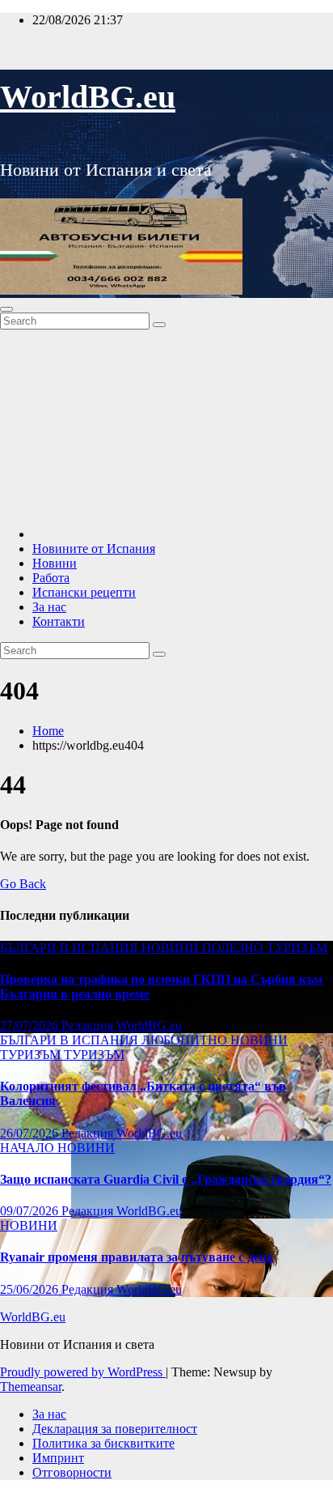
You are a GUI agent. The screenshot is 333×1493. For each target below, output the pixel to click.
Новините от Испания (93, 548)
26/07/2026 (30, 1133)
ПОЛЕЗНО (234, 948)
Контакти (58, 621)
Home (48, 731)
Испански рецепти (84, 592)
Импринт (58, 1458)
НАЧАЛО (28, 1148)
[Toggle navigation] (6, 309)
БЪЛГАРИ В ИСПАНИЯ (70, 948)
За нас (49, 607)
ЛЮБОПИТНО (185, 1040)
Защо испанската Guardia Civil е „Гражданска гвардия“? (165, 1179)
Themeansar (30, 1386)
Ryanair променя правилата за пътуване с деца (136, 1257)
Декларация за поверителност (114, 1429)
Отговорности (72, 1472)
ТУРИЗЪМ (297, 948)
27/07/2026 (30, 1025)
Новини (54, 563)
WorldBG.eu (87, 97)
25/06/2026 (30, 1289)
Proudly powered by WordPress (83, 1372)
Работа (51, 578)
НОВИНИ (171, 948)
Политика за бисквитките (103, 1443)
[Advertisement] (166, 426)
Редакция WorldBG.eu (121, 1025)
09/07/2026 (30, 1211)
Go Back (23, 884)
